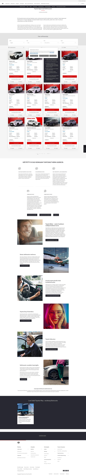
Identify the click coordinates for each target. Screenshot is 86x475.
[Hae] (79, 3)
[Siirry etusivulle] (3, 4)
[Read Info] (13, 74)
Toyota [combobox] (11, 42)
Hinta (44, 40)
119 (47, 153)
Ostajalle (17, 3)
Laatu (58, 461)
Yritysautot (19, 455)
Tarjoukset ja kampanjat (35, 454)
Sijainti (62, 40)
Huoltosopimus (33, 453)
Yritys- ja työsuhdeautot (29, 3)
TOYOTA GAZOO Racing (61, 455)
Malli (27, 40)
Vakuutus (32, 451)
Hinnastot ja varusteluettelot (22, 453)
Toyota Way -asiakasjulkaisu (62, 450)
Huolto (45, 449)
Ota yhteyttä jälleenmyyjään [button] (16, 79)
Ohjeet (45, 461)
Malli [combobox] (28, 42)
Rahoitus (32, 449)
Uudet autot (7, 3)
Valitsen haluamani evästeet (34, 55)
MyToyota (83, 3)
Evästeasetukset (62, 473)
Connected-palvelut (47, 459)
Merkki (10, 40)
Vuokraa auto (33, 456)
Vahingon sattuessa (47, 463)
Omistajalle (22, 3)
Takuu (45, 457)
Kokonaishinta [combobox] (47, 42)
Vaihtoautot (13, 3)
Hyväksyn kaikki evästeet (53, 55)
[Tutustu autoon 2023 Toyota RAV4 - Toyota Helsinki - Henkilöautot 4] (52, 122)
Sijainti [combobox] (63, 42)
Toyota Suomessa (60, 453)
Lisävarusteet (46, 453)
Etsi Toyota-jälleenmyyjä (82, 0)
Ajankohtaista (59, 449)
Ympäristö (59, 459)
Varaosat (45, 455)
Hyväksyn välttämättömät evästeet (44, 55)
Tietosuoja (67, 473)
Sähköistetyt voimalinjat (45, 3)
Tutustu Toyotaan (37, 3)
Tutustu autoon (16, 76)
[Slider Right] (23, 55)
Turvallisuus (59, 457)
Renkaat (45, 451)
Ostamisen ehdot (56, 473)
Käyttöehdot (50, 473)
